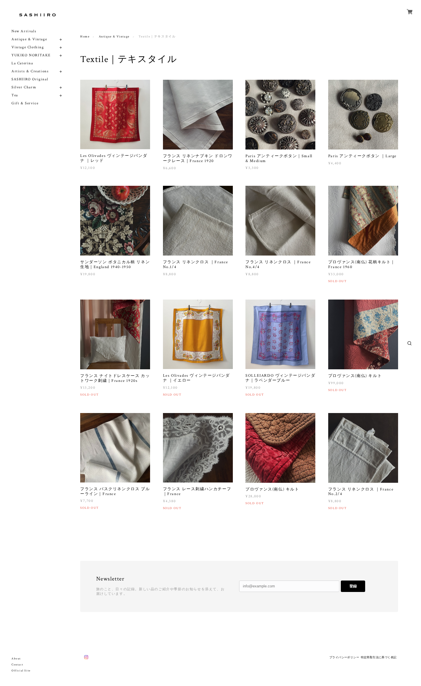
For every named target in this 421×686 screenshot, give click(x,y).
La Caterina (22, 63)
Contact (17, 665)
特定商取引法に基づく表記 (379, 657)
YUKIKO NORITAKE (31, 55)
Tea (14, 95)
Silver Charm (23, 87)
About (16, 659)
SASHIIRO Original (29, 79)
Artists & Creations (30, 71)
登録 (353, 586)
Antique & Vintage (29, 39)
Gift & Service (24, 103)
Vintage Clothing (27, 47)
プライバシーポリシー (344, 657)
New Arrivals (23, 31)
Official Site (21, 671)
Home (85, 37)
